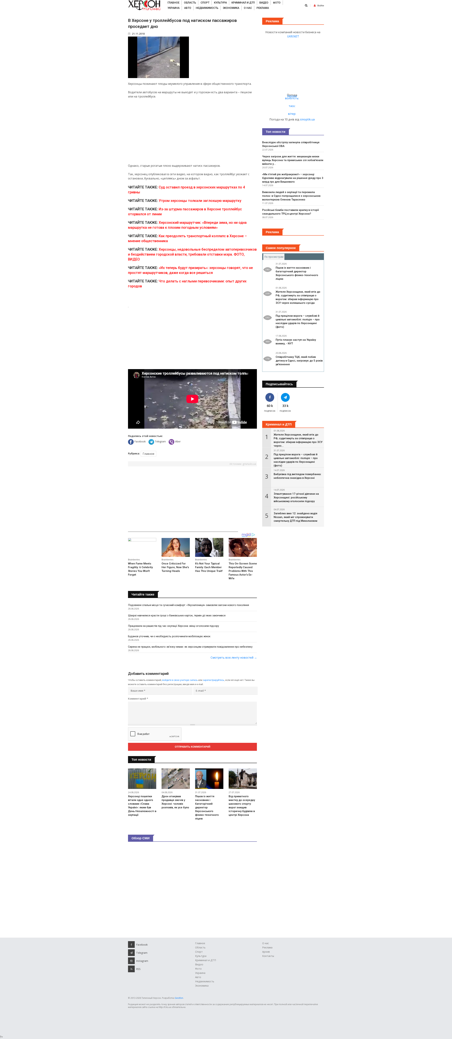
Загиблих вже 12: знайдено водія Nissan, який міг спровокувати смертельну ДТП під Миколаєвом (295, 517)
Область (190, 2)
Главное (173, 2)
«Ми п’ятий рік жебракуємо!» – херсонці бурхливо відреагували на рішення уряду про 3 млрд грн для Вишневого (292, 178)
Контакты (268, 956)
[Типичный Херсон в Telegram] (285, 397)
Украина (174, 8)
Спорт (205, 2)
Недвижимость (207, 8)
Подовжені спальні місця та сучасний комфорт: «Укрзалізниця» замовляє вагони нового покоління (188, 605)
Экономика (231, 8)
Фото (277, 2)
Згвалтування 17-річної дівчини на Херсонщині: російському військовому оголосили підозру (296, 497)
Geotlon (179, 997)
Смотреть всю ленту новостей (234, 657)
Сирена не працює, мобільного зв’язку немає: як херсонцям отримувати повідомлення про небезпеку (190, 646)
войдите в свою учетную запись (180, 680)
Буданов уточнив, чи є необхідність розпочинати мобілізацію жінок (169, 636)
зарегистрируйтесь (213, 680)
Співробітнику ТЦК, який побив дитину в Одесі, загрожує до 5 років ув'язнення (299, 360)
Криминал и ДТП (243, 2)
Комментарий (138, 698)
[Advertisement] (192, 131)
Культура (220, 2)
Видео (263, 2)
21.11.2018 (138, 33)
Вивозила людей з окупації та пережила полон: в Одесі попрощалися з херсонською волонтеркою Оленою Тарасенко (291, 196)
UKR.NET (293, 36)
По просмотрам (274, 256)
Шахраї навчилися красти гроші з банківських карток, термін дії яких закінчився (176, 615)
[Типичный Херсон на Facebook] (270, 397)
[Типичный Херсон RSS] (131, 969)
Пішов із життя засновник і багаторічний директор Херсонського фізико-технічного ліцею (207, 807)
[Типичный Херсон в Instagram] (131, 960)
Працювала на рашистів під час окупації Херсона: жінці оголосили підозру (173, 625)
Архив (266, 951)
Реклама (263, 8)
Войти (320, 5)
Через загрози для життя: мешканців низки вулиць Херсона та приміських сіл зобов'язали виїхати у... (292, 160)
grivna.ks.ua (249, 464)
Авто (187, 8)
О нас (248, 8)
